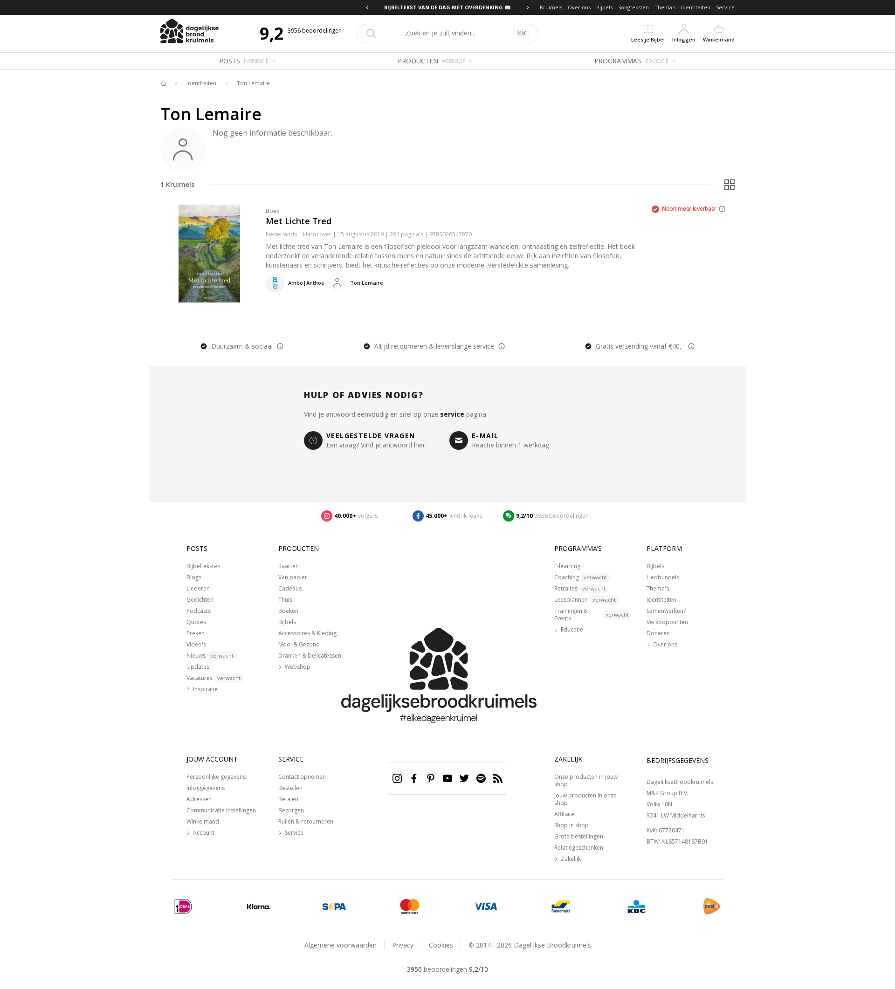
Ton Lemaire (253, 83)
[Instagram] (397, 778)
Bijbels (604, 7)
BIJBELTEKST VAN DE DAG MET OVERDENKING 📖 (447, 7)
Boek (272, 211)
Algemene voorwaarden (340, 945)
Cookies (441, 945)
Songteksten (633, 7)
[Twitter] (464, 778)
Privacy (402, 945)
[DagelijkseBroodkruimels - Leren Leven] (163, 83)
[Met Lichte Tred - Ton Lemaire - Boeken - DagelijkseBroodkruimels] (209, 253)
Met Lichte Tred (298, 221)
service (452, 414)
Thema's (664, 7)
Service (725, 7)
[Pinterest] (430, 778)
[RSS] (498, 778)
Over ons (579, 7)
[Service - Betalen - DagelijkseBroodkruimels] (183, 906)
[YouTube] (447, 778)
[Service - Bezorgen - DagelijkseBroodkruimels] (711, 906)
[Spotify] (481, 778)
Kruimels (551, 7)
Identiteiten (695, 7)
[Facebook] (414, 778)
